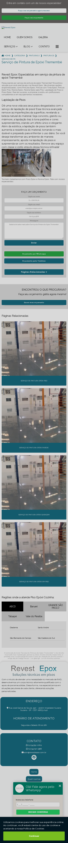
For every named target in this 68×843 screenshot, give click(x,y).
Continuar (34, 836)
